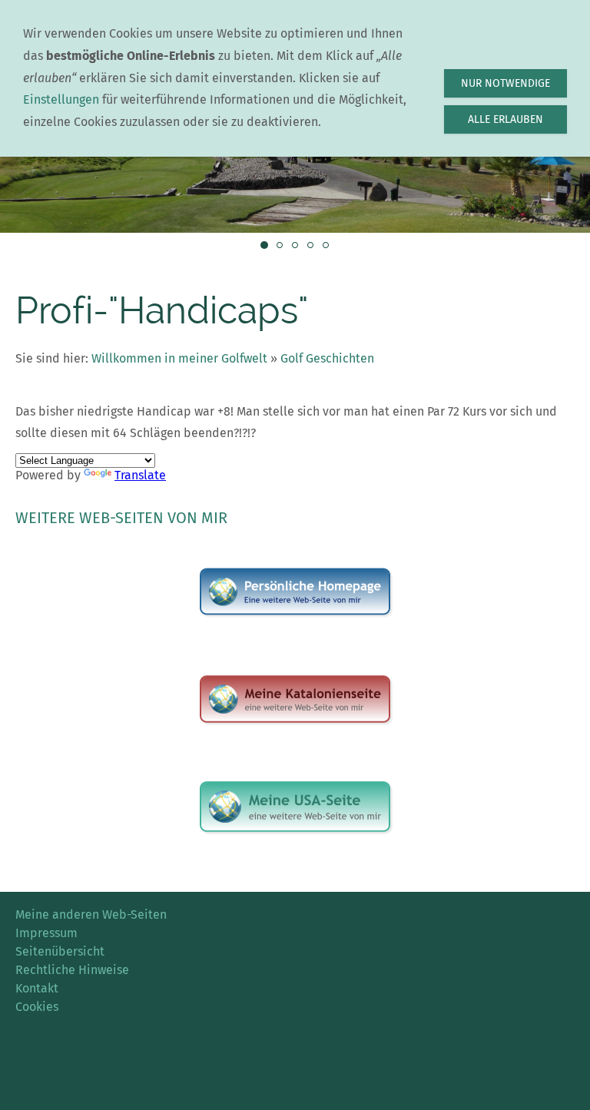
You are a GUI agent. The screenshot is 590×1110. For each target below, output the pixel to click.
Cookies (36, 1006)
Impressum (46, 933)
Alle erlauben (505, 119)
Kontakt (36, 988)
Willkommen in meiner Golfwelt (179, 358)
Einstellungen (61, 99)
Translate (140, 475)
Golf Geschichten (327, 358)
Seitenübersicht (59, 951)
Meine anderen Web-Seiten (91, 914)
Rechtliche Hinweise (72, 970)
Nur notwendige (505, 83)
